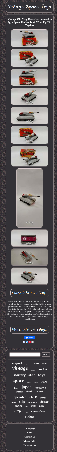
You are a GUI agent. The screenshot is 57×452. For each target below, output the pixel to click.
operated (20, 397)
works (43, 397)
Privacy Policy (30, 441)
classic (44, 401)
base (27, 412)
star (31, 374)
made (41, 405)
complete (38, 411)
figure (16, 388)
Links (29, 432)
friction (13, 402)
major (33, 370)
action (36, 363)
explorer (28, 364)
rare (33, 396)
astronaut (32, 402)
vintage (20, 368)
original (17, 363)
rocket (42, 369)
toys (41, 374)
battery (20, 375)
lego (18, 410)
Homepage (30, 428)
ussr (26, 406)
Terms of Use (29, 445)
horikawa (40, 387)
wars (44, 381)
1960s (44, 363)
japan (27, 386)
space (18, 380)
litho (36, 382)
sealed (18, 405)
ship (22, 401)
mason (19, 391)
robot (29, 416)
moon (29, 382)
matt (33, 405)
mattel (39, 391)
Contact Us (29, 437)
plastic (29, 391)
